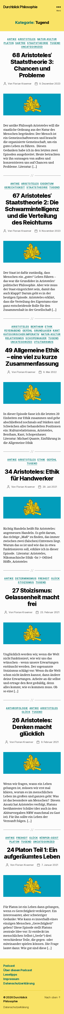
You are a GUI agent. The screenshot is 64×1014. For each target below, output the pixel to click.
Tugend (55, 43)
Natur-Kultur (47, 39)
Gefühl (27, 330)
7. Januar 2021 (50, 864)
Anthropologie (17, 708)
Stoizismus (26, 582)
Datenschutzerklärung (18, 983)
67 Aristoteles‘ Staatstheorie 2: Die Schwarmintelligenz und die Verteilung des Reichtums (32, 209)
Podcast (9, 965)
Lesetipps (10, 974)
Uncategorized (32, 46)
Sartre (20, 43)
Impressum (11, 979)
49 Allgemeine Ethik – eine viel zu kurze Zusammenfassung (32, 357)
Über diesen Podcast (17, 970)
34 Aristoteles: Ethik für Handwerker (32, 475)
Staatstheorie (37, 43)
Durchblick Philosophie (20, 7)
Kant (56, 330)
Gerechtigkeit (14, 187)
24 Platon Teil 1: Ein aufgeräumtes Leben (32, 853)
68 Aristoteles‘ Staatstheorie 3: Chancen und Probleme (32, 65)
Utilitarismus (43, 342)
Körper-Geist (49, 837)
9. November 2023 (50, 230)
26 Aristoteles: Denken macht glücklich (32, 727)
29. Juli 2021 (50, 486)
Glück (55, 578)
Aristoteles (27, 39)
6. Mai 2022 (50, 372)
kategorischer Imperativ (21, 334)
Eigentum (46, 183)
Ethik (49, 326)
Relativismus (14, 338)
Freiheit (43, 578)
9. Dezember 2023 (49, 83)
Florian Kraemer (22, 83)
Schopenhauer (35, 338)
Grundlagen (42, 330)
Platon (9, 43)
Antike (11, 39)
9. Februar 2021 (50, 742)
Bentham (37, 326)
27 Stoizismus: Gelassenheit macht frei (32, 597)
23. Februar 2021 (50, 612)
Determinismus (25, 578)
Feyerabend (12, 330)
